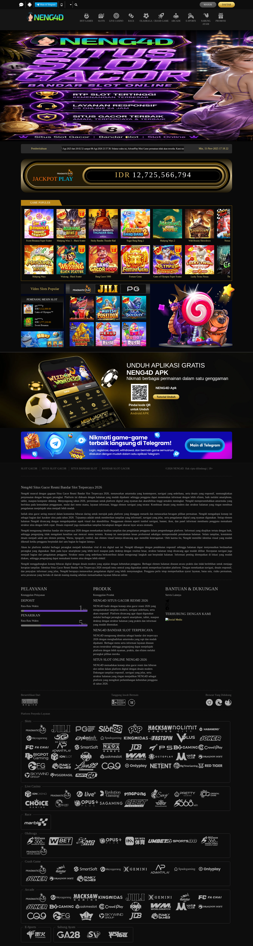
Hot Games (86, 21)
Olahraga (146, 21)
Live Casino (116, 21)
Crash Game (161, 21)
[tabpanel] (126, 85)
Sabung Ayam (206, 22)
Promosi (221, 21)
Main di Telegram (47, 4)
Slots (101, 21)
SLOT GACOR (29, 468)
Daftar (226, 4)
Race (131, 21)
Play (66, 179)
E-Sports (191, 21)
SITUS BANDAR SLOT (84, 468)
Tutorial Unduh (166, 396)
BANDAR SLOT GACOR (116, 468)
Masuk (208, 4)
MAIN (41, 223)
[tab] (82, 288)
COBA (84, 304)
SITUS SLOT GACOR (54, 468)
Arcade (176, 21)
